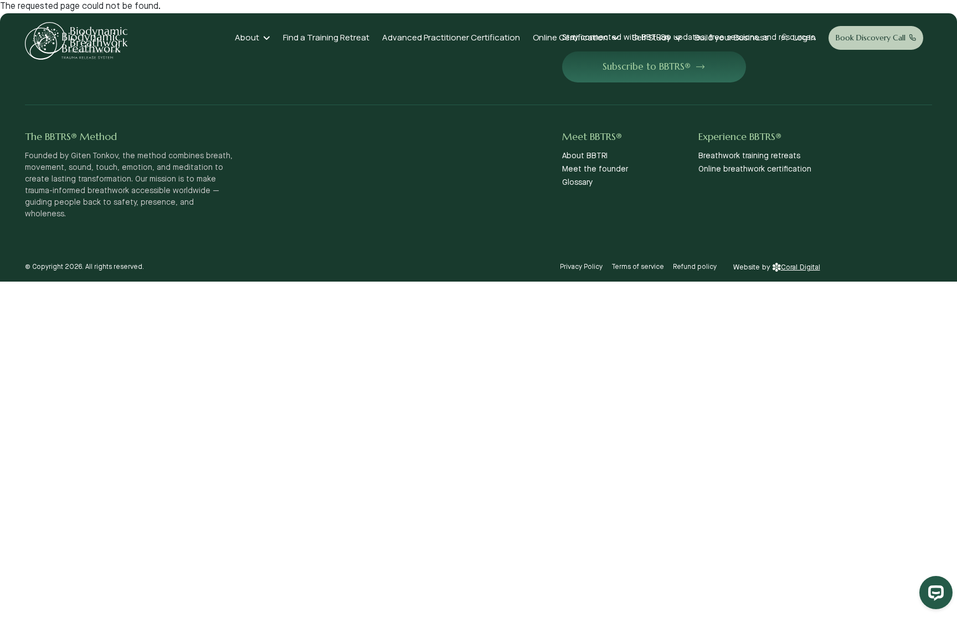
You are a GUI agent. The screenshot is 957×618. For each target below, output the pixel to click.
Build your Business (731, 37)
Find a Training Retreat (326, 37)
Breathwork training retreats (749, 156)
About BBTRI (585, 156)
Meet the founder (595, 169)
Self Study (651, 37)
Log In (804, 37)
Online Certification (570, 37)
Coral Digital (800, 267)
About (247, 37)
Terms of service (637, 267)
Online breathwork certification (754, 169)
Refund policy (695, 267)
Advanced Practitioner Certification (451, 37)
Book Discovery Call (870, 38)
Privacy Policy (581, 267)
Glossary (577, 182)
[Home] (81, 38)
